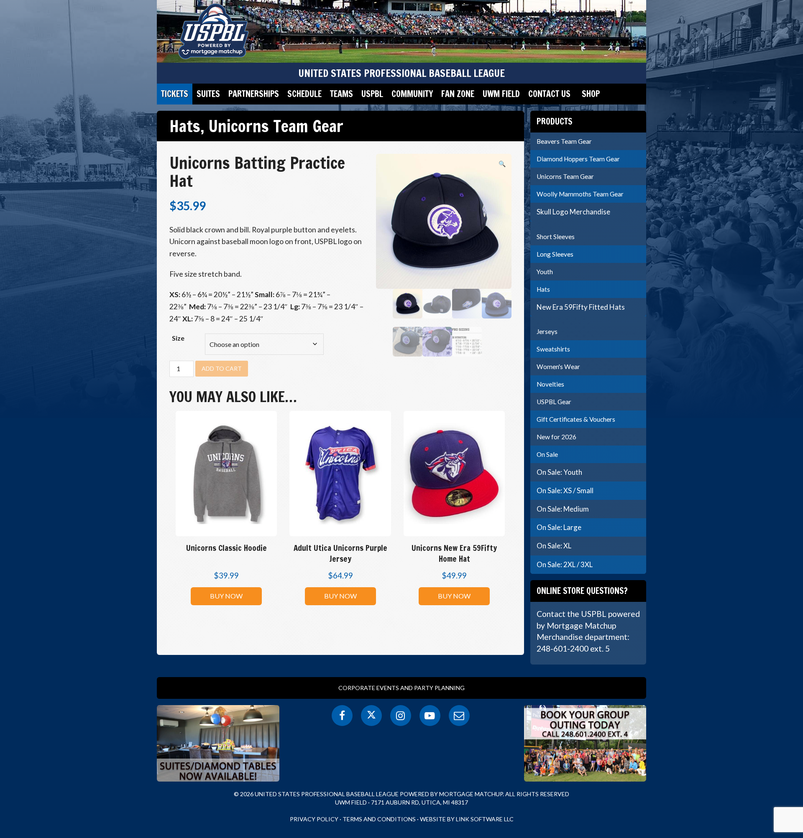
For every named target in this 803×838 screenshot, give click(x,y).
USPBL (372, 94)
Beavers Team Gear (564, 141)
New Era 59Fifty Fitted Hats (581, 307)
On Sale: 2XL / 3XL (565, 564)
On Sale (547, 454)
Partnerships (253, 94)
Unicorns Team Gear (275, 126)
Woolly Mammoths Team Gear (580, 194)
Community (412, 94)
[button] (502, 164)
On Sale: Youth (559, 472)
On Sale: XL (554, 545)
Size (178, 338)
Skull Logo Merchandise (573, 211)
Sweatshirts (553, 349)
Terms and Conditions (379, 819)
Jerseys (547, 331)
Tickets (174, 94)
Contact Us (549, 94)
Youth (545, 271)
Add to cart (222, 368)
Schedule (304, 94)
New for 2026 (556, 437)
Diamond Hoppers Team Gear (578, 159)
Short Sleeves (556, 236)
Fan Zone (457, 94)
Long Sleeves (555, 254)
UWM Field (501, 94)
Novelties (550, 384)
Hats (184, 126)
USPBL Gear (554, 401)
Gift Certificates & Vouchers (576, 419)
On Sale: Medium (563, 508)
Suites (208, 94)
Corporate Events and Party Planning (401, 687)
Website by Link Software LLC (467, 819)
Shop (591, 94)
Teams (341, 94)
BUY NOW (226, 596)
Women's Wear (558, 366)
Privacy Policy (314, 819)
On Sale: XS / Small (565, 490)
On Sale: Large (559, 527)
